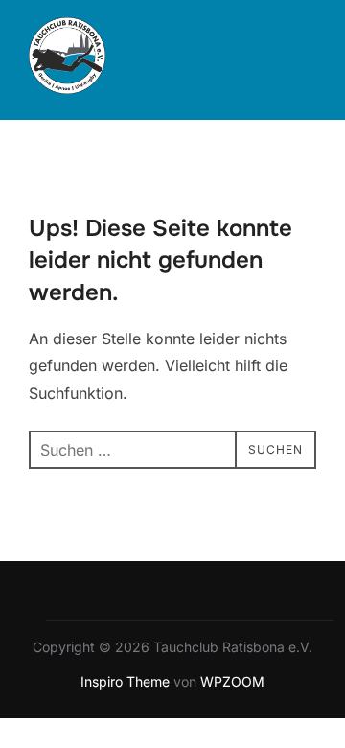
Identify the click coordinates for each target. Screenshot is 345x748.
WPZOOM (232, 681)
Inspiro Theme (125, 681)
